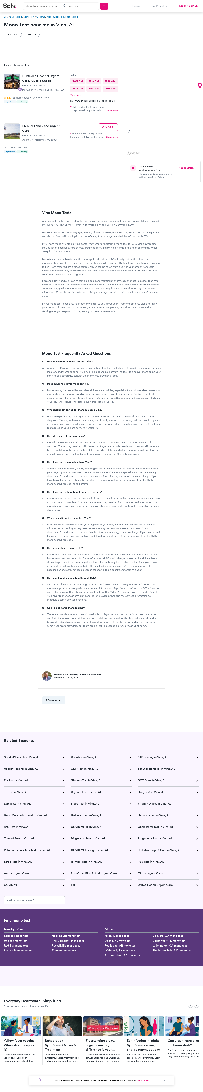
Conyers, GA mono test (168, 935)
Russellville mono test (66, 945)
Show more (112, 110)
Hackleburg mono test (66, 935)
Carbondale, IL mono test (169, 940)
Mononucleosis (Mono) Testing (62, 16)
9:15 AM (110, 88)
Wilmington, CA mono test (170, 945)
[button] (200, 85)
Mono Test (29, 16)
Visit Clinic (108, 127)
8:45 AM (78, 88)
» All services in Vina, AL (21, 900)
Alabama (40, 16)
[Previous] (190, 1005)
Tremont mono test (64, 950)
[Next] (196, 1005)
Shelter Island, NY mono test (123, 955)
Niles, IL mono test (117, 935)
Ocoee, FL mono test (118, 940)
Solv (6, 16)
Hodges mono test (15, 940)
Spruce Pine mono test (18, 950)
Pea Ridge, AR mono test (120, 945)
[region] (164, 108)
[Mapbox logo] (134, 153)
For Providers (159, 6)
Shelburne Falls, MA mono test (172, 950)
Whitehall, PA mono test (120, 950)
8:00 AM (77, 81)
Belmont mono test (16, 935)
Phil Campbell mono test (68, 940)
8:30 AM (110, 81)
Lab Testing (16, 16)
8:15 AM (94, 81)
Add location (186, 167)
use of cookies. (143, 1080)
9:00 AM (94, 88)
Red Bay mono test (16, 945)
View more (75, 95)
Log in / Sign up (188, 5)
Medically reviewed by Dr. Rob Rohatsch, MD (77, 674)
